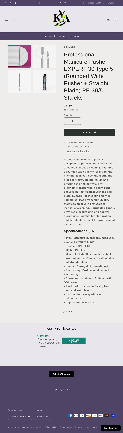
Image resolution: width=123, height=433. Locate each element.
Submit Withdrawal (61, 374)
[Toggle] (95, 303)
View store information (78, 151)
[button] (6, 19)
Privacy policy (66, 427)
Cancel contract (110, 428)
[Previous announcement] (39, 3)
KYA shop (19, 427)
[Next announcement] (83, 3)
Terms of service (82, 427)
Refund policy (51, 427)
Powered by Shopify (33, 427)
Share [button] (69, 312)
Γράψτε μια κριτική (73, 341)
